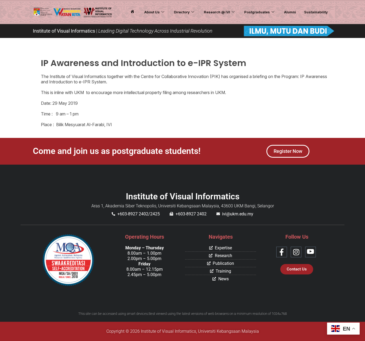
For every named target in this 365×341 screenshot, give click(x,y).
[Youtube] (310, 252)
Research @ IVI (217, 12)
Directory (182, 12)
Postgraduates (257, 12)
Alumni (290, 12)
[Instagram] (296, 252)
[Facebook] (281, 252)
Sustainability (316, 12)
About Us (152, 12)
